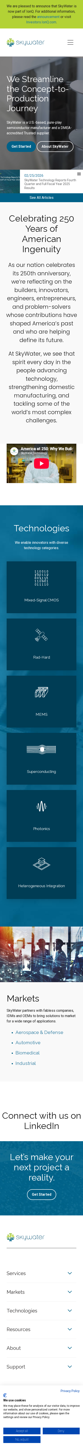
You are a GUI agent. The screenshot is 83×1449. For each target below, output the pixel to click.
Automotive (28, 1042)
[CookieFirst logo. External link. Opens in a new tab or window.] (5, 1395)
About (14, 1348)
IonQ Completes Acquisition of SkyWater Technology (45, 182)
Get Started (21, 146)
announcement (48, 17)
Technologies (22, 1311)
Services (16, 1273)
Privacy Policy (70, 1391)
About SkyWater (55, 146)
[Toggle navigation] (70, 42)
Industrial (25, 1063)
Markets (16, 1292)
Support (16, 1367)
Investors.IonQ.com (41, 22)
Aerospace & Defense (39, 1032)
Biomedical (27, 1053)
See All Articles (42, 197)
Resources (18, 1329)
